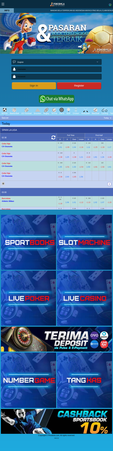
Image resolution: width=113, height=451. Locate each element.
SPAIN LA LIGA (9, 130)
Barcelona (6, 198)
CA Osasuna (7, 146)
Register (79, 85)
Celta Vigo (6, 144)
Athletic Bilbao (8, 201)
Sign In (34, 85)
